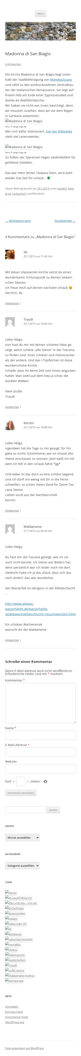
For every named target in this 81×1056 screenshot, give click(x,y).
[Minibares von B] (13, 934)
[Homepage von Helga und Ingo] (16, 924)
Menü (40, 13)
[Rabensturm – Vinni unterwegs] (15, 955)
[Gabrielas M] (8, 929)
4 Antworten (13, 64)
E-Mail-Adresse (17, 745)
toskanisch (19, 194)
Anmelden (11, 1007)
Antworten (12, 303)
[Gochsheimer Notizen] (11, 918)
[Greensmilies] (15, 913)
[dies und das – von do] (21, 903)
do (25, 252)
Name (10, 728)
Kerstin (29, 423)
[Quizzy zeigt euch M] (11, 950)
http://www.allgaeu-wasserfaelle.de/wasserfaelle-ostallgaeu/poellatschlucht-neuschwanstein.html (40, 609)
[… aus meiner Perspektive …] (19, 975)
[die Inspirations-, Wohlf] (15, 960)
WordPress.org (14, 1022)
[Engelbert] (18, 898)
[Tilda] (14, 908)
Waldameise (33, 526)
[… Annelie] (18, 939)
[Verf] (14, 981)
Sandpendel (65, 221)
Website (11, 761)
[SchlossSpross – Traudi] (11, 965)
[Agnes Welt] (10, 893)
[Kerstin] (12, 944)
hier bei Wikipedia (59, 131)
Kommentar (15, 680)
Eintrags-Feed (14, 1012)
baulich (62, 188)
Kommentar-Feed (16, 1017)
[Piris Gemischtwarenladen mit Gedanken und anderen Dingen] (14, 970)
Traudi (28, 319)
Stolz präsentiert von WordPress (24, 1048)
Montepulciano (61, 79)
